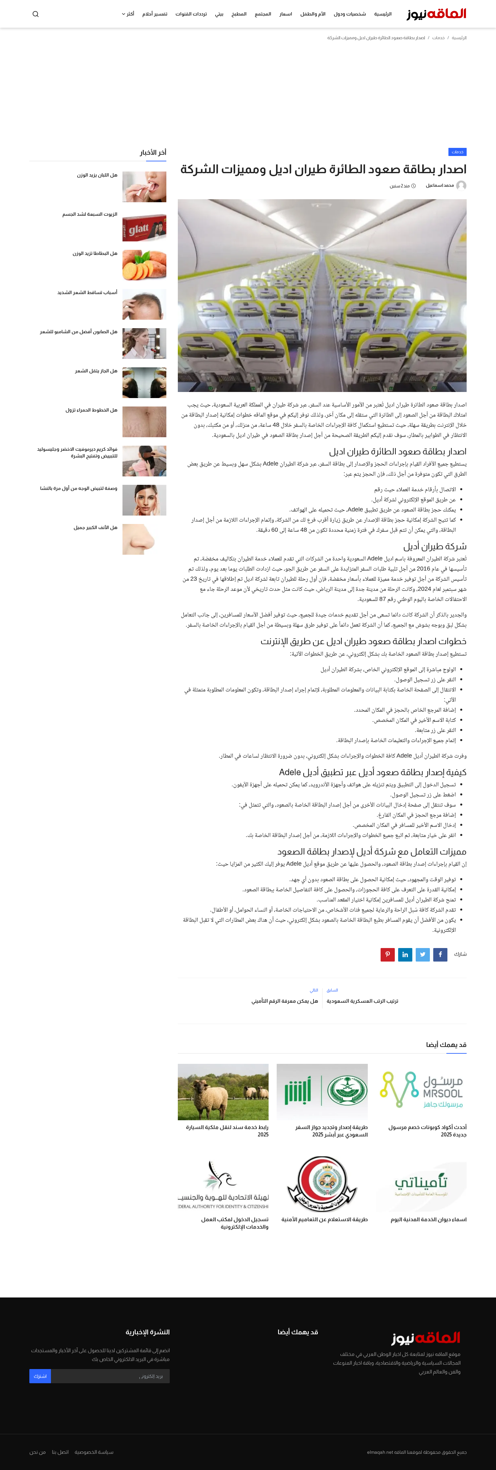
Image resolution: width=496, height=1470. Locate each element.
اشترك (40, 1376)
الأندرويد (319, 785)
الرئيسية (383, 14)
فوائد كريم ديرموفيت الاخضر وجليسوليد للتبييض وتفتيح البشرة (77, 452)
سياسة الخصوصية (94, 1452)
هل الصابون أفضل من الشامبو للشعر (78, 331)
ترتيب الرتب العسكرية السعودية (362, 1001)
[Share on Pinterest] (388, 955)
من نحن (37, 1452)
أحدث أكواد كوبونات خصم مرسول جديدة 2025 (427, 1130)
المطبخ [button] (239, 14)
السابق (332, 990)
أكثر (130, 14)
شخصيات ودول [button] (350, 14)
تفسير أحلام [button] (154, 14)
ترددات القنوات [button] (191, 14)
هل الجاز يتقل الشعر (96, 370)
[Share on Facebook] (440, 955)
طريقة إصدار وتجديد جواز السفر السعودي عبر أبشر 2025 (331, 1130)
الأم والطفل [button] (313, 14)
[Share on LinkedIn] (405, 955)
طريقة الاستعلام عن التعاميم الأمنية (324, 1219)
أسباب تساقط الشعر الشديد (87, 292)
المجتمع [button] (263, 14)
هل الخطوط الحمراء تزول (91, 410)
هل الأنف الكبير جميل (95, 527)
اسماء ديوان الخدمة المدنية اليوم (429, 1219)
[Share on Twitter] (423, 955)
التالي (314, 990)
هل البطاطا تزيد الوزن (95, 253)
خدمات (438, 37)
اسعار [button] (285, 14)
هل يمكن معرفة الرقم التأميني (284, 1001)
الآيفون (240, 785)
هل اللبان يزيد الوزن (97, 175)
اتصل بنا (60, 1452)
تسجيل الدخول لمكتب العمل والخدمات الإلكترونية (235, 1223)
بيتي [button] (219, 14)
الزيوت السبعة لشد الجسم (89, 214)
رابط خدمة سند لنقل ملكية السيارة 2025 (227, 1130)
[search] (35, 14)
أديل (325, 670)
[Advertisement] (248, 97)
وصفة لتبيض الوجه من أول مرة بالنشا (78, 488)
